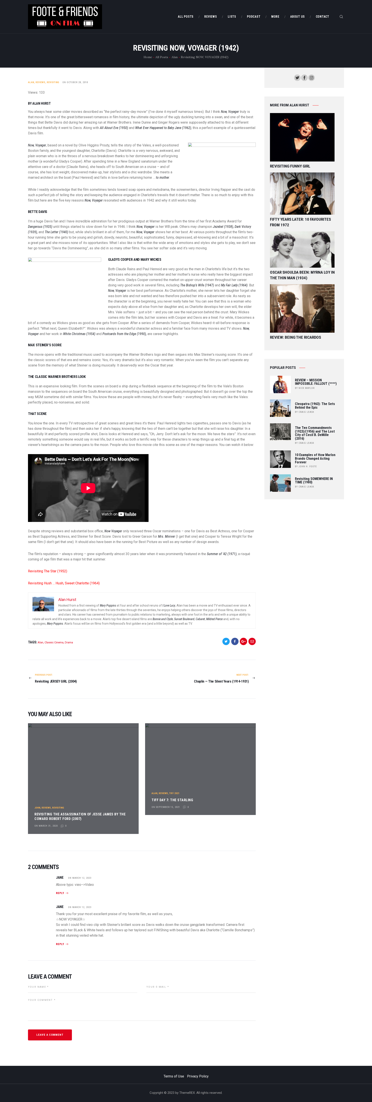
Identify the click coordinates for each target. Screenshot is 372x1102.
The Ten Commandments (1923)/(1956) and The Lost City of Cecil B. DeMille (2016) (315, 433)
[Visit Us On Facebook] (304, 77)
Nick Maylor (307, 388)
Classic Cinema (54, 642)
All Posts (161, 57)
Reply (60, 893)
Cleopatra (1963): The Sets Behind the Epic (315, 406)
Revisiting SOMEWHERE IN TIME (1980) (314, 480)
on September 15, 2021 (166, 807)
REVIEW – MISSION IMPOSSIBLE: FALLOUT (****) (316, 382)
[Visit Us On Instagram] (311, 77)
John (37, 807)
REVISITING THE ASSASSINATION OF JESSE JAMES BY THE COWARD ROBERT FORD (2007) (80, 816)
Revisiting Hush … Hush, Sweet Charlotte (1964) (64, 583)
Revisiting (53, 82)
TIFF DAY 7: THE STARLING (172, 800)
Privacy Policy (198, 1076)
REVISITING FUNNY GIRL (290, 166)
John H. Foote (308, 466)
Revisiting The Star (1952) (47, 571)
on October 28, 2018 (75, 82)
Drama (69, 642)
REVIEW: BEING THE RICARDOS (295, 337)
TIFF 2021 (174, 793)
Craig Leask (306, 412)
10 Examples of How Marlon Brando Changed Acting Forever (315, 458)
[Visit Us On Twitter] (297, 77)
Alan (175, 57)
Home (148, 57)
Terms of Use (174, 1076)
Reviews (40, 82)
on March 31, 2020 (46, 825)
